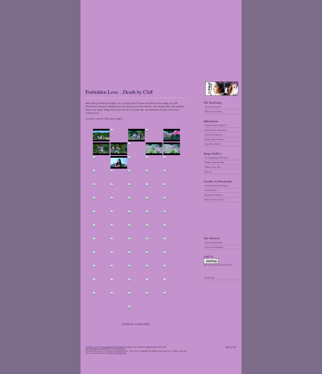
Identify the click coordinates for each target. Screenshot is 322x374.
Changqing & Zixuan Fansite (161, 41)
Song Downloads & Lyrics (216, 185)
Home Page (210, 277)
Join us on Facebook (214, 246)
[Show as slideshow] (136, 324)
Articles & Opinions (214, 134)
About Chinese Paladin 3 (216, 125)
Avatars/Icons (211, 190)
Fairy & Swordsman (213, 242)
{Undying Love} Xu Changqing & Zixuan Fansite (105, 347)
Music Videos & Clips (215, 199)
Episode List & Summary (216, 129)
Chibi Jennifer (151, 347)
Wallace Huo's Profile (214, 139)
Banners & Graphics (214, 194)
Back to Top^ (231, 347)
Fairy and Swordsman (117, 353)
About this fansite (213, 106)
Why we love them (213, 111)
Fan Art (208, 171)
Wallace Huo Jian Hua (215, 162)
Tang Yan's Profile (213, 143)
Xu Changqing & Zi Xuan (216, 157)
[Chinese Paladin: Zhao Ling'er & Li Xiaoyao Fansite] (82, 83)
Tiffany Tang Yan (212, 166)
